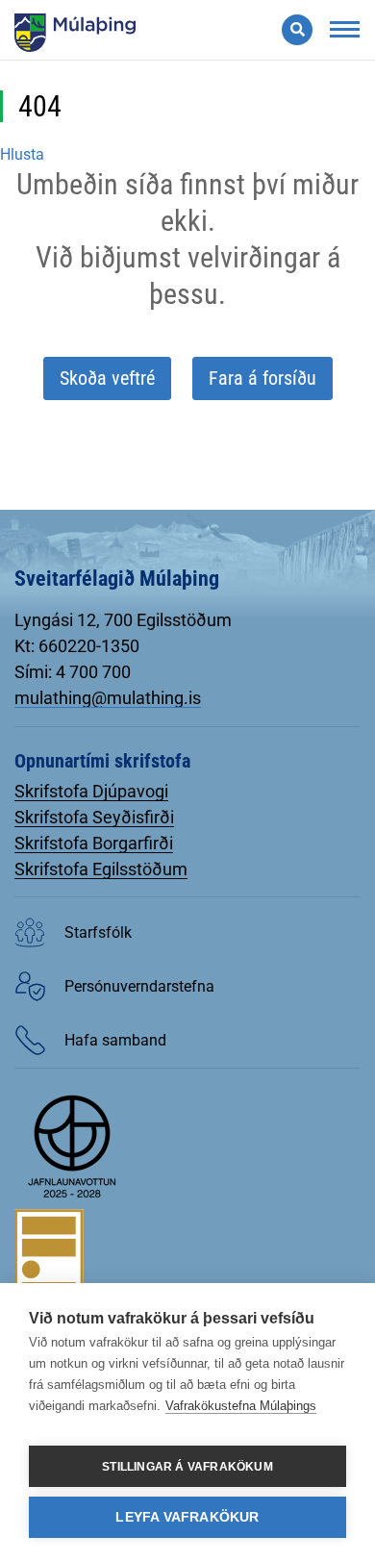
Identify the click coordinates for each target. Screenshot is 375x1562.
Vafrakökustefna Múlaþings (240, 1405)
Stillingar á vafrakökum (187, 1467)
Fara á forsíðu (262, 378)
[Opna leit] (297, 29)
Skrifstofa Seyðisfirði (94, 817)
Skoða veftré (107, 378)
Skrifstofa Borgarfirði (93, 843)
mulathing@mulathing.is (107, 698)
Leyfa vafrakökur (187, 1517)
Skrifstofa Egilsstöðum (101, 869)
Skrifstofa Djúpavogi (91, 791)
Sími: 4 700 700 (72, 672)
